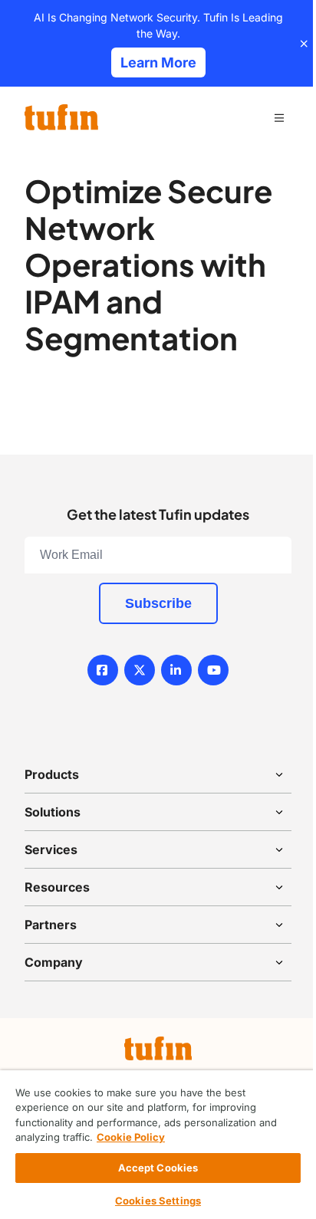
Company (54, 962)
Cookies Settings (158, 1200)
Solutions (53, 812)
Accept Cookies (158, 1168)
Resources (57, 887)
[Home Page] (61, 117)
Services (51, 849)
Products (52, 774)
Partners (51, 924)
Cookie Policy (131, 1137)
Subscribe (158, 603)
